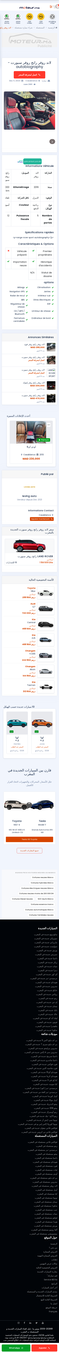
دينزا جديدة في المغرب (47, 970)
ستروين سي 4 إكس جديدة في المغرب (40, 1052)
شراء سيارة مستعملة (24, 27)
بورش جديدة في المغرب (47, 950)
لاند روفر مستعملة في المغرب (44, 1185)
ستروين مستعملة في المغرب (45, 1181)
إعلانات (54, 1259)
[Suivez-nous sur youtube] (43, 1322)
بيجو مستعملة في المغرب (46, 1154)
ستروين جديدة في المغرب (46, 986)
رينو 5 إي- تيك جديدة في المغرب (43, 1116)
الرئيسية (51, 27)
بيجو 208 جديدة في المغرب (45, 1108)
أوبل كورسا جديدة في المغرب (44, 1096)
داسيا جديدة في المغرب (47, 958)
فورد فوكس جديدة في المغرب (44, 1064)
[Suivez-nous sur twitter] (37, 1322)
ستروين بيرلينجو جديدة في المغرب (42, 1048)
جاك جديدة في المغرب (47, 1014)
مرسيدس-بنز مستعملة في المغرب (42, 1150)
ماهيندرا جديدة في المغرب (46, 1026)
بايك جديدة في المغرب (47, 1010)
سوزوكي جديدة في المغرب (45, 938)
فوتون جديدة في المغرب (47, 1022)
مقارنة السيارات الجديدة (47, 1271)
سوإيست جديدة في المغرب (45, 946)
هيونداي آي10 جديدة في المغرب (44, 1072)
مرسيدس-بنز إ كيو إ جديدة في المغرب (41, 1088)
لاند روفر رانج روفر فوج (34, 344)
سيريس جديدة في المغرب (46, 954)
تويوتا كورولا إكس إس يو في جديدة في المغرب (37, 1124)
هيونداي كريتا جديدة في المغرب (44, 1076)
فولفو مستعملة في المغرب (46, 1217)
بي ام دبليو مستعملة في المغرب (43, 1177)
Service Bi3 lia (50, 1279)
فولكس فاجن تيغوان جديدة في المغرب (41, 1128)
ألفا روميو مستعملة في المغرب (44, 1229)
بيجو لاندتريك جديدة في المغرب (44, 1104)
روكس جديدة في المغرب (46, 994)
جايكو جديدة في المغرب (47, 990)
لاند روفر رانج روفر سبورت (33, 357)
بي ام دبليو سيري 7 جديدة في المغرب (41, 1044)
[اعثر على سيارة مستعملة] (51, 6)
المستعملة (40, 27)
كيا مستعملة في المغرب (47, 1193)
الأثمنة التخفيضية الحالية (41, 579)
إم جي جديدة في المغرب (46, 1002)
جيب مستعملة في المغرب (46, 1209)
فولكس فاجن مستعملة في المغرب (42, 1142)
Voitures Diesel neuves (22, 899)
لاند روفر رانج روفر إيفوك (34, 382)
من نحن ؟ (53, 1247)
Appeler (43, 1348)
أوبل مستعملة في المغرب (46, 1189)
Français (53, 1311)
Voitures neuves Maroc (43, 877)
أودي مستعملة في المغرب (46, 1173)
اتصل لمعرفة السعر (27, 74)
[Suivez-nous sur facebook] (24, 1322)
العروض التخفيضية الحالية (46, 1267)
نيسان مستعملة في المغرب (45, 1201)
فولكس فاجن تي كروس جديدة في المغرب (39, 1132)
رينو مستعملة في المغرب (46, 1146)
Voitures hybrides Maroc (42, 883)
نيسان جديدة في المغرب (47, 1006)
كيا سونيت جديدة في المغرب (45, 1084)
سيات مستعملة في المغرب (45, 1213)
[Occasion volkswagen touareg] (31, 432)
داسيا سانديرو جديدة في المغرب (43, 1060)
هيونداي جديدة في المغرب (46, 982)
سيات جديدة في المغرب (47, 966)
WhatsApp (14, 1348)
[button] (52, 110)
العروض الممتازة (50, 1251)
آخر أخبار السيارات (49, 1287)
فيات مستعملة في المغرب (46, 1170)
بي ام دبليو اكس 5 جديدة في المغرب (41, 1040)
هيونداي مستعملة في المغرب (45, 1162)
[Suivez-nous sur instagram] (18, 1322)
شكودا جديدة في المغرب (46, 1030)
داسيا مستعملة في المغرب (46, 1158)
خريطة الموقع (51, 1307)
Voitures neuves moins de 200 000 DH (36, 893)
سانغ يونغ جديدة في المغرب (45, 934)
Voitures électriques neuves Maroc (37, 888)
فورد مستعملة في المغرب (46, 1166)
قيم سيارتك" (52, 1275)
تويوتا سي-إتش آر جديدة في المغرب (41, 1120)
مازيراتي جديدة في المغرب (45, 942)
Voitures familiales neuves (41, 915)
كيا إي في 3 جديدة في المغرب (44, 1080)
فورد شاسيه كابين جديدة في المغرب (42, 1068)
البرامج (54, 1283)
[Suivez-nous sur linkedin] (30, 1322)
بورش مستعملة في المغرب (45, 1225)
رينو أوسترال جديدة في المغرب (44, 1112)
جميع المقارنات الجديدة (29, 850)
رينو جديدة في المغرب (48, 998)
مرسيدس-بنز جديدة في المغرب (43, 978)
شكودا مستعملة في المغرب (45, 1205)
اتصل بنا (54, 1303)
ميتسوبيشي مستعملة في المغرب (43, 1233)
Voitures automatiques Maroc (39, 910)
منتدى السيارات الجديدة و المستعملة (42, 1291)
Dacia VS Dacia (29, 839)
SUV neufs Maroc (46, 899)
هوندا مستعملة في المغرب (46, 1221)
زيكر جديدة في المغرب (47, 962)
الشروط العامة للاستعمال (46, 1295)
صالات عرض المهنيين (48, 1263)
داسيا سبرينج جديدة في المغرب (44, 1056)
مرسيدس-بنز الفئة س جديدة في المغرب (40, 1092)
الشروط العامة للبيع (49, 1299)
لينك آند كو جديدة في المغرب (45, 1018)
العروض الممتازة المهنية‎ (47, 1255)
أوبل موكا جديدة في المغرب (45, 1100)
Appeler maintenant (40, 519)
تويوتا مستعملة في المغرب (46, 1197)
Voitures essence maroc (42, 904)
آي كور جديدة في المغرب (46, 974)
